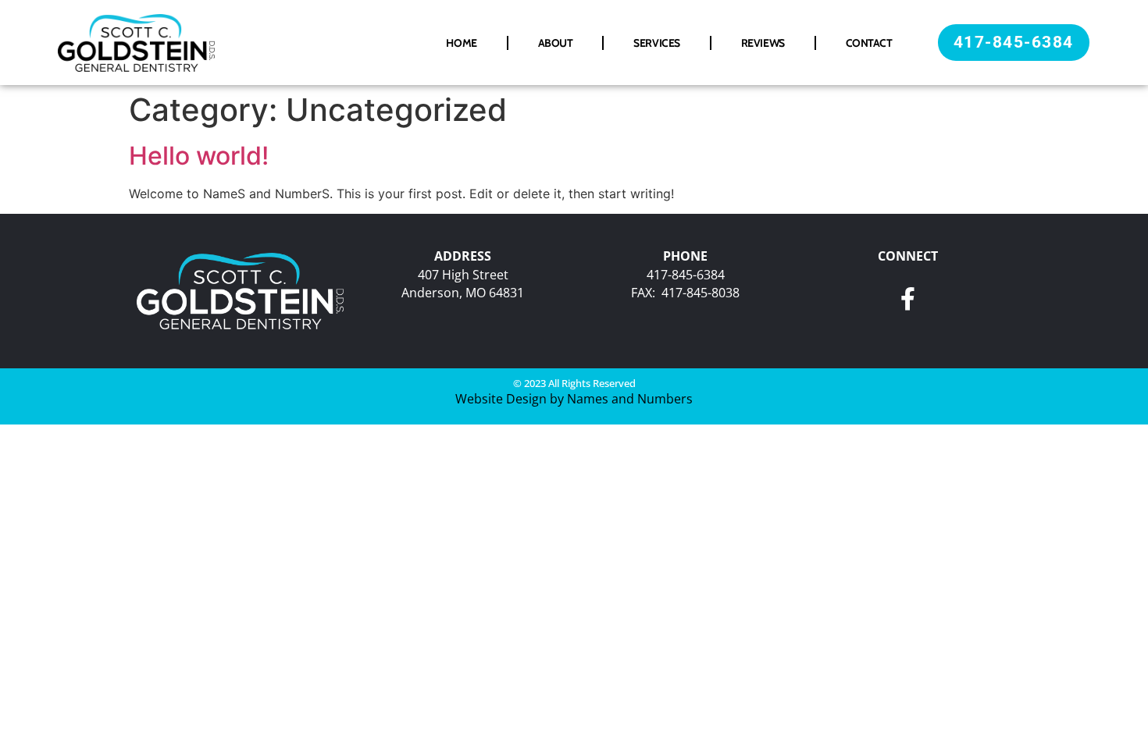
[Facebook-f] (908, 299)
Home (461, 43)
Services (656, 43)
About (555, 43)
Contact (869, 43)
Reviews (763, 43)
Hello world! (199, 155)
